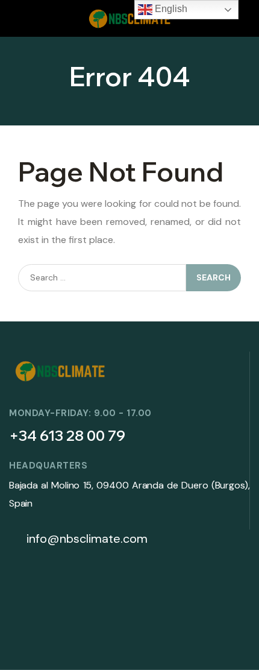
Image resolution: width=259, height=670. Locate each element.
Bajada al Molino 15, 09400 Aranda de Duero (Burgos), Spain (129, 494)
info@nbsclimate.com (85, 538)
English (169, 9)
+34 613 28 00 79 (67, 435)
